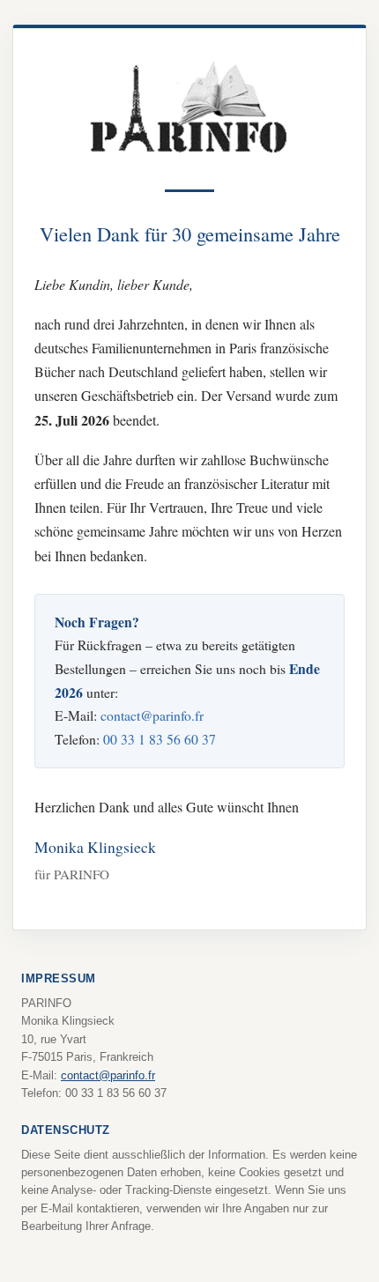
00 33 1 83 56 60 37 (159, 739)
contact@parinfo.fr (152, 715)
